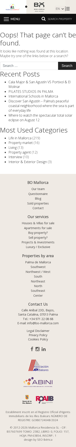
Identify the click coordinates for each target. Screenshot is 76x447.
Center (38, 295)
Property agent (19, 152)
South (38, 276)
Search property (60, 19)
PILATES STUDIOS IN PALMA (30, 91)
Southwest (38, 267)
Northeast (38, 281)
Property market (20, 142)
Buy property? (38, 233)
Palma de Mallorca (38, 262)
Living (12, 147)
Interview (15, 157)
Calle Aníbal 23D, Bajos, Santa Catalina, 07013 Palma (38, 312)
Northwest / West (38, 272)
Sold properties (38, 203)
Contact (38, 208)
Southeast (38, 291)
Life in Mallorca (19, 138)
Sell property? (38, 237)
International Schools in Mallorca (33, 96)
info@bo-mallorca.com (43, 323)
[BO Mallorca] (32, 6)
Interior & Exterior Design (27, 161)
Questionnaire (38, 194)
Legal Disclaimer (38, 331)
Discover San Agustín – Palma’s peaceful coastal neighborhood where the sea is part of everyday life (41, 106)
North (38, 286)
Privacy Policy (38, 335)
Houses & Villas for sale (38, 223)
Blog (38, 198)
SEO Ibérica (44, 439)
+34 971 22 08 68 (41, 319)
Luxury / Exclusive (38, 247)
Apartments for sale (38, 228)
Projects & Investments (38, 242)
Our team (38, 189)
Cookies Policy (38, 339)
